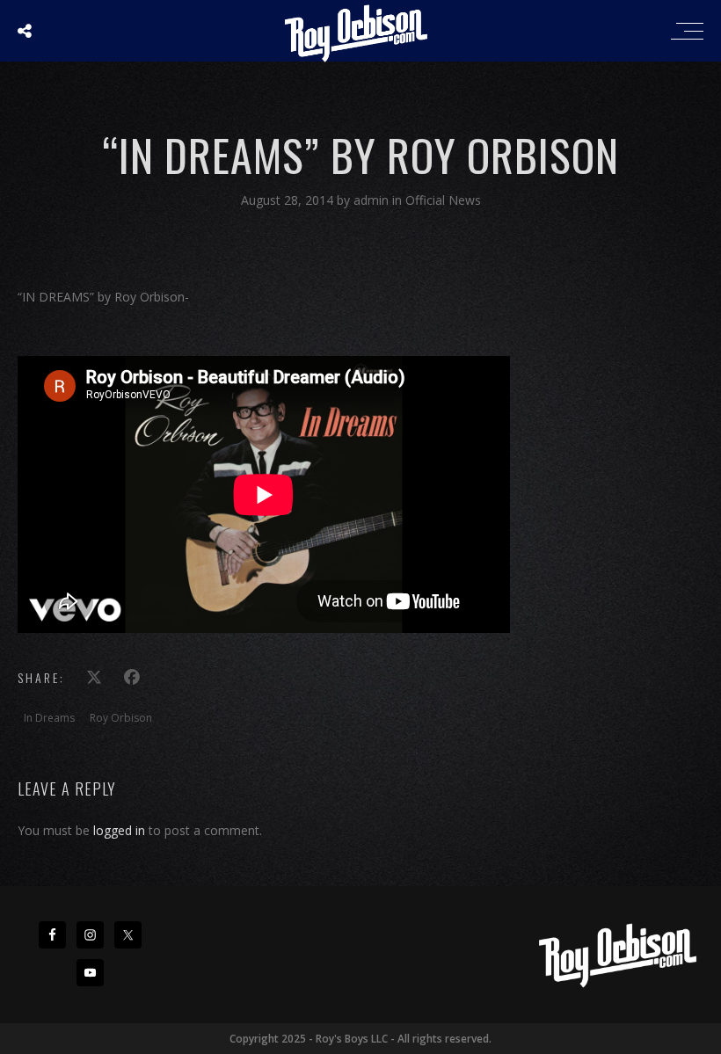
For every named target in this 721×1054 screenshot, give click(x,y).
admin (372, 200)
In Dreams (49, 717)
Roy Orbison (121, 717)
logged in (119, 830)
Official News (443, 200)
